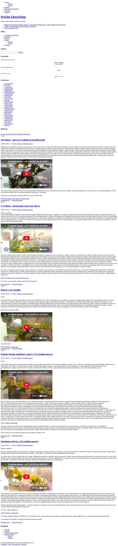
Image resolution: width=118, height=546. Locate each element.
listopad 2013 (8, 117)
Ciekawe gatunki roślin (11, 533)
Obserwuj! (7, 10)
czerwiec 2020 (8, 98)
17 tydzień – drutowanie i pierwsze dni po (20, 206)
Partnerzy (7, 12)
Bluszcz (10, 4)
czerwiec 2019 (8, 115)
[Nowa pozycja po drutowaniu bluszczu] (15, 278)
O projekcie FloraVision (11, 9)
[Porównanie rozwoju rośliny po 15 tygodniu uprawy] (9, 423)
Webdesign (4, 544)
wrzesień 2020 (8, 93)
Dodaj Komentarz (17, 200)
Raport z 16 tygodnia (11, 290)
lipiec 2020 (7, 97)
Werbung (24, 544)
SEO (9, 544)
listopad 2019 (8, 107)
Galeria (6, 2)
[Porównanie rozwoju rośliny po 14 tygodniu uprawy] (9, 513)
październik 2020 (9, 92)
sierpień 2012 (8, 120)
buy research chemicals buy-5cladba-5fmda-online (15, 134)
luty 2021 (7, 85)
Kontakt (6, 7)
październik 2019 (9, 108)
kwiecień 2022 (8, 83)
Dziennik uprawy (28, 144)
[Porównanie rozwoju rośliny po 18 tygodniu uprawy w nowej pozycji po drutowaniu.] (15, 198)
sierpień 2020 (8, 95)
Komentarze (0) (5, 200)
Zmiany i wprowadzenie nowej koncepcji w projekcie (20, 26)
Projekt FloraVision (13, 16)
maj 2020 (7, 100)
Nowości (7, 529)
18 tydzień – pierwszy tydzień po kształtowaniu (23, 140)
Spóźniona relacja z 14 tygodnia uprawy (20, 441)
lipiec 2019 (7, 113)
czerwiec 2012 (8, 123)
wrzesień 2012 (8, 118)
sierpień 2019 (8, 112)
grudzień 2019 (8, 105)
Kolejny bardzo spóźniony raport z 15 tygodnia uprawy (27, 354)
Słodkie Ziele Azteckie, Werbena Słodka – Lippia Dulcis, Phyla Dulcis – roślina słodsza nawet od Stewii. (35, 25)
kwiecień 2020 (8, 102)
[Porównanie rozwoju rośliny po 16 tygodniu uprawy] (9, 347)
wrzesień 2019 (8, 110)
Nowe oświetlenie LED (11, 28)
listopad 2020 (8, 90)
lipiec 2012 (7, 122)
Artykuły (7, 531)
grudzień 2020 (8, 88)
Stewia (10, 5)
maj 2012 (7, 125)
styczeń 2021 (8, 87)
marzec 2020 (8, 103)
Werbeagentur (16, 544)
